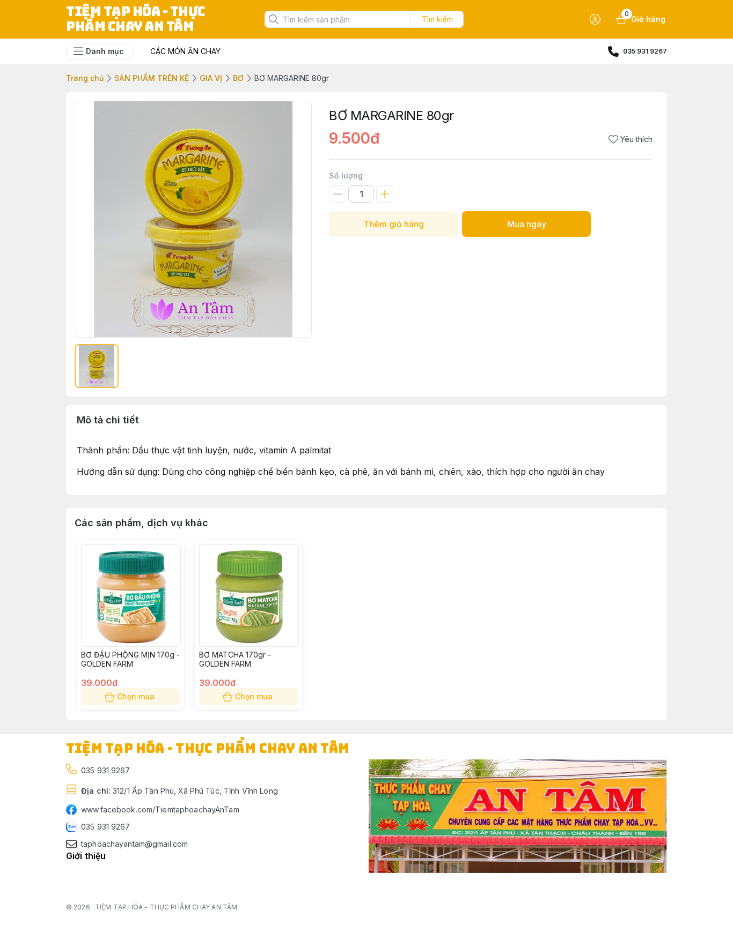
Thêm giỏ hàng (393, 224)
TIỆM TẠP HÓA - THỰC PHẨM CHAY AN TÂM (166, 907)
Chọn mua (136, 696)
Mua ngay (526, 224)
